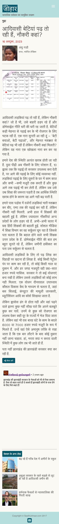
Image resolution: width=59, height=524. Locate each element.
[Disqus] (29, 407)
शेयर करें (9, 360)
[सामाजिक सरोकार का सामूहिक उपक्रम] (18, 6)
